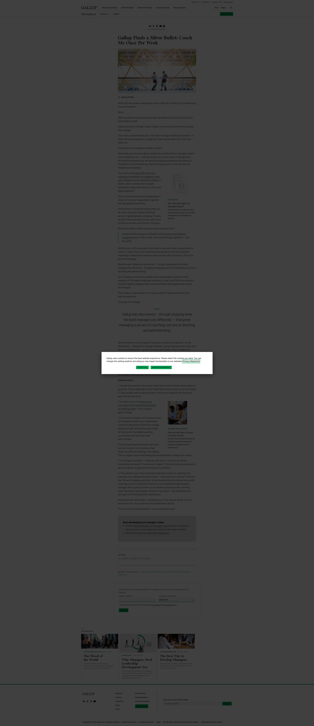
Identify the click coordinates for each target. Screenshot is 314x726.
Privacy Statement (191, 361)
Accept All (142, 367)
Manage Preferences (161, 367)
